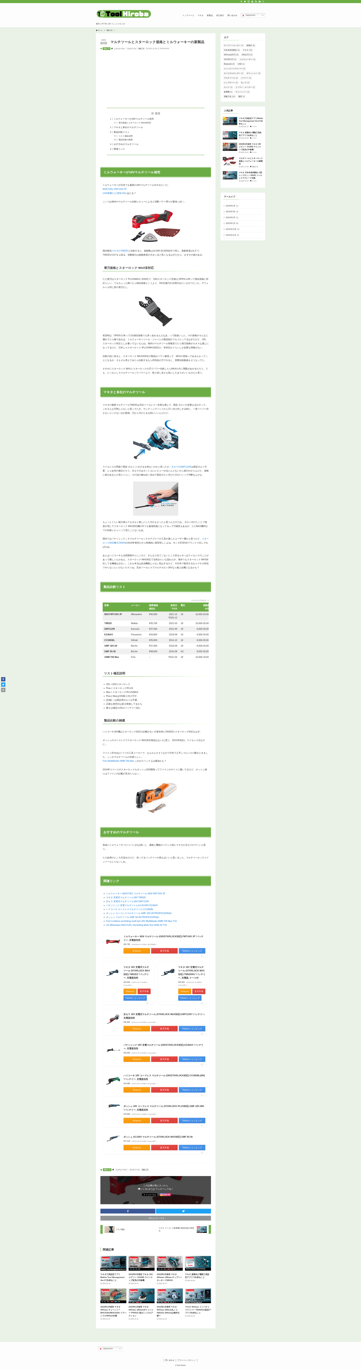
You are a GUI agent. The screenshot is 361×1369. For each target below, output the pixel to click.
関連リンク (119, 149)
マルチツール (131, 48)
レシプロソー (231, 82)
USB (241, 64)
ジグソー (246, 78)
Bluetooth (229, 64)
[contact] (259, 1)
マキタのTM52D (120, 251)
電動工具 (107, 48)
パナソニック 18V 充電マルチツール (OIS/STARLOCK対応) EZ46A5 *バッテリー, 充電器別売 (163, 1047)
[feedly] (252, 1)
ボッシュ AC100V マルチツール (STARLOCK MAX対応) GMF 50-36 (158, 1137)
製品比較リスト (121, 132)
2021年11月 (232, 235)
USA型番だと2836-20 (114, 193)
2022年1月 (232, 223)
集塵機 (228, 92)
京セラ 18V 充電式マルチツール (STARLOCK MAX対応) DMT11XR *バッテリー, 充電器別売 (164, 1016)
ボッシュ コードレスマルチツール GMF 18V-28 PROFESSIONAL (139, 913)
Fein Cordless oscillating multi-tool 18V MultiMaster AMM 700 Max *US (141, 921)
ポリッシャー (253, 73)
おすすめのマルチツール (126, 144)
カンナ (228, 87)
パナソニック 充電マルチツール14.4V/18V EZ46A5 (132, 905)
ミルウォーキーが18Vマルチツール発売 (134, 119)
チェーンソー (242, 92)
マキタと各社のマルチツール (128, 127)
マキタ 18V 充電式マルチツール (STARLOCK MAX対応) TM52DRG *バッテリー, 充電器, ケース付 (191, 972)
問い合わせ (169, 1360)
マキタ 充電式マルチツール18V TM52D (126, 897)
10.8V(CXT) (230, 59)
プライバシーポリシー (186, 1360)
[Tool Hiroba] (124, 13)
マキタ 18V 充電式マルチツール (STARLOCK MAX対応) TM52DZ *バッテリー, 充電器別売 (137, 972)
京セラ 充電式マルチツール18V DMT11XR (127, 901)
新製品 (250, 45)
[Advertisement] (156, 79)
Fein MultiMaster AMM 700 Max (118, 761)
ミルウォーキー (119, 48)
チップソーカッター (233, 45)
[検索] (263, 1)
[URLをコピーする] (3, 690)
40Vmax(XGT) (231, 55)
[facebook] (241, 1)
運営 (241, 96)
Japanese (250, 15)
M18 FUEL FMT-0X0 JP (114, 189)
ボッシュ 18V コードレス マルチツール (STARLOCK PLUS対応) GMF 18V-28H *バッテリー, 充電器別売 (164, 1108)
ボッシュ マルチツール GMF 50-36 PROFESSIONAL (132, 917)
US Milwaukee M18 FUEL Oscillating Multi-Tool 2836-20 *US (136, 925)
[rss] (256, 1)
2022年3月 (232, 211)
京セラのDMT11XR (181, 467)
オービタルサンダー (233, 73)
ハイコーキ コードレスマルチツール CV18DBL (130, 909)
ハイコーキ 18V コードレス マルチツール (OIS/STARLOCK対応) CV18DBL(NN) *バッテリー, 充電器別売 (164, 1077)
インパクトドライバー (234, 69)
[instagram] (248, 1)
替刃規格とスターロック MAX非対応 (135, 123)
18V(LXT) (247, 55)
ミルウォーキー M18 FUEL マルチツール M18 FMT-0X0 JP (135, 893)
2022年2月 (232, 217)
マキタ (247, 50)
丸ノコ (245, 82)
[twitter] (245, 1)
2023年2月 (232, 206)
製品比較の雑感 (126, 139)
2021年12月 (232, 229)
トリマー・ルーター (245, 87)
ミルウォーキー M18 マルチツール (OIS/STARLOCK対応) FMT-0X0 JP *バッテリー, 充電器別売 (163, 938)
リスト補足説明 (126, 136)
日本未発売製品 (232, 50)
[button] (127, 1211)
